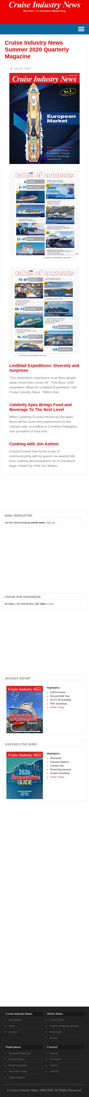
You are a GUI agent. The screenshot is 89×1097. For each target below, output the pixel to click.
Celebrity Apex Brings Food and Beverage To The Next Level (40, 407)
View (51, 603)
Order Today (57, 707)
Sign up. (50, 522)
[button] (81, 29)
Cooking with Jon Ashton (34, 444)
